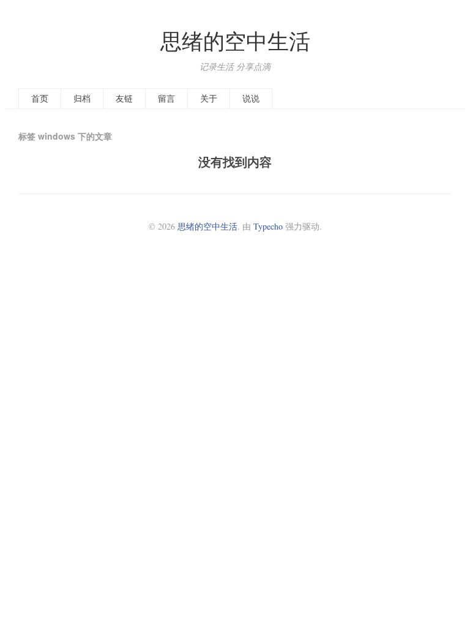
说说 (250, 98)
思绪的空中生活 (235, 40)
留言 (166, 98)
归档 (82, 98)
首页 (39, 98)
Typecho (268, 226)
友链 (124, 98)
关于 (208, 98)
